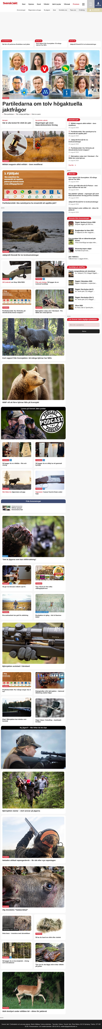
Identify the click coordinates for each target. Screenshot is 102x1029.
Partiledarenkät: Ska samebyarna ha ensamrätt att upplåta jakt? (29, 203)
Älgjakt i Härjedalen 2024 (83, 281)
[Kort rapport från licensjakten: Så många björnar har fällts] (33, 337)
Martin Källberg (35, 1024)
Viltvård (46, 4)
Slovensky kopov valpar (83, 248)
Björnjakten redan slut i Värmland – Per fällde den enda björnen (49, 311)
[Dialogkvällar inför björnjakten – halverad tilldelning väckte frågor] (49, 680)
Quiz (54, 10)
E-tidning (82, 10)
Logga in (98, 5)
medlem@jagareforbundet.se (69, 1026)
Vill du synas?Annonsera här (17, 508)
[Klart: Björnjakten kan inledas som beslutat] (16, 707)
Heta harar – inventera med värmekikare (16, 933)
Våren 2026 (79, 305)
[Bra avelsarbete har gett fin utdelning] (16, 602)
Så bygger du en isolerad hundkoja (47, 283)
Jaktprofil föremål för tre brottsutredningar (83, 44)
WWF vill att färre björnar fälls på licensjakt (20, 402)
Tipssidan (55, 1024)
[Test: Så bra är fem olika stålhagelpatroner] (49, 572)
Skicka (84, 331)
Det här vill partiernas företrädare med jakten (16, 44)
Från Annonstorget (33, 501)
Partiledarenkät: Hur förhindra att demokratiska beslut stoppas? (14, 311)
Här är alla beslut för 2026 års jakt (16, 123)
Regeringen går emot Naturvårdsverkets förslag (46, 124)
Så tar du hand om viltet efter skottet (48, 937)
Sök (91, 5)
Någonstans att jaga (34, 10)
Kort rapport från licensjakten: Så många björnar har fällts (48, 44)
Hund (39, 4)
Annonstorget (21, 10)
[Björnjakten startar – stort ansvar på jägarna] (33, 790)
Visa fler (71, 165)
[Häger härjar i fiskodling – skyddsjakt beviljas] (49, 708)
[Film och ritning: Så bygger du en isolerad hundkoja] (49, 269)
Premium (76, 4)
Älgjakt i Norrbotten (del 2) (84, 289)
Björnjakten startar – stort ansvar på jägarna (21, 811)
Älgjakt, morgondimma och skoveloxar (82, 271)
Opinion (31, 4)
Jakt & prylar (56, 4)
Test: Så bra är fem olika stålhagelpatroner (43, 587)
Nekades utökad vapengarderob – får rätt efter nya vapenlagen (29, 860)
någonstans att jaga (13, 492)
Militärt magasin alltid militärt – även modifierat (22, 164)
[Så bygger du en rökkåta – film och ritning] (16, 449)
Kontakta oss (63, 10)
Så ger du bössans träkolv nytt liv (14, 587)
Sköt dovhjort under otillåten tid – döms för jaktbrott (24, 1011)
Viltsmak (67, 4)
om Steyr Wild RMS (13, 282)
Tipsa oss (73, 10)
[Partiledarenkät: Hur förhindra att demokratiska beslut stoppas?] (16, 297)
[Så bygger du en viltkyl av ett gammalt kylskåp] (49, 449)
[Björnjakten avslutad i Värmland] (33, 643)
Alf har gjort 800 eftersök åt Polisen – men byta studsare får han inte (83, 186)
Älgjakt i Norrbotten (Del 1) (84, 297)
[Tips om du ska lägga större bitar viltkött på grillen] (49, 952)
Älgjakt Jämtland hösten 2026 (85, 222)
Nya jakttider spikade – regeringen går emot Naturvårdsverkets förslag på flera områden (84, 194)
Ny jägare (47, 10)
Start (23, 4)
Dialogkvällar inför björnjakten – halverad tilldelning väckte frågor (49, 692)
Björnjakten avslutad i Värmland (16, 666)
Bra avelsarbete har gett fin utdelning (15, 615)
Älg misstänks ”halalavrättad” (15, 910)
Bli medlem (95, 10)
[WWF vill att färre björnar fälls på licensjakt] (33, 382)
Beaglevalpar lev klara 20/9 (84, 230)
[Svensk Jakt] (10, 1)
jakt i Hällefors (73, 257)
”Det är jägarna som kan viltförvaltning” (19, 560)
